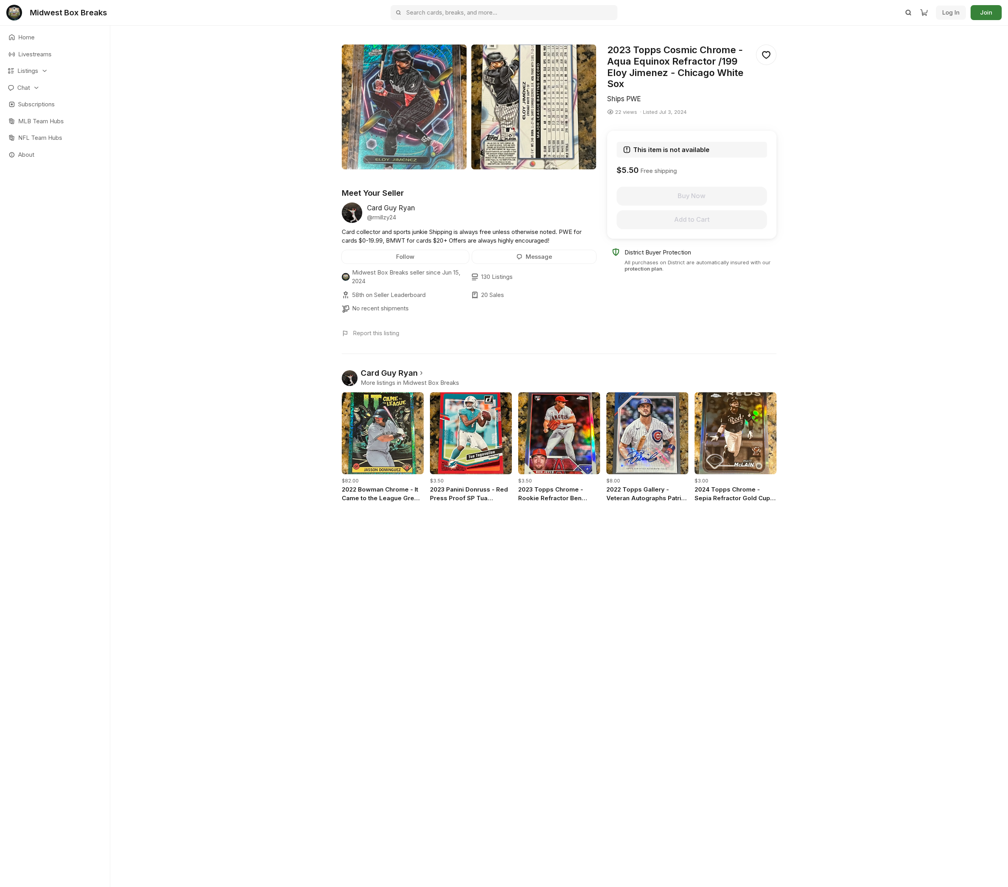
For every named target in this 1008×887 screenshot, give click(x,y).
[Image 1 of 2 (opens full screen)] (404, 107)
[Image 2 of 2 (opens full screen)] (533, 107)
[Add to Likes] (766, 55)
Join (986, 12)
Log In (951, 12)
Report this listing (376, 333)
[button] (55, 71)
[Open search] (908, 13)
